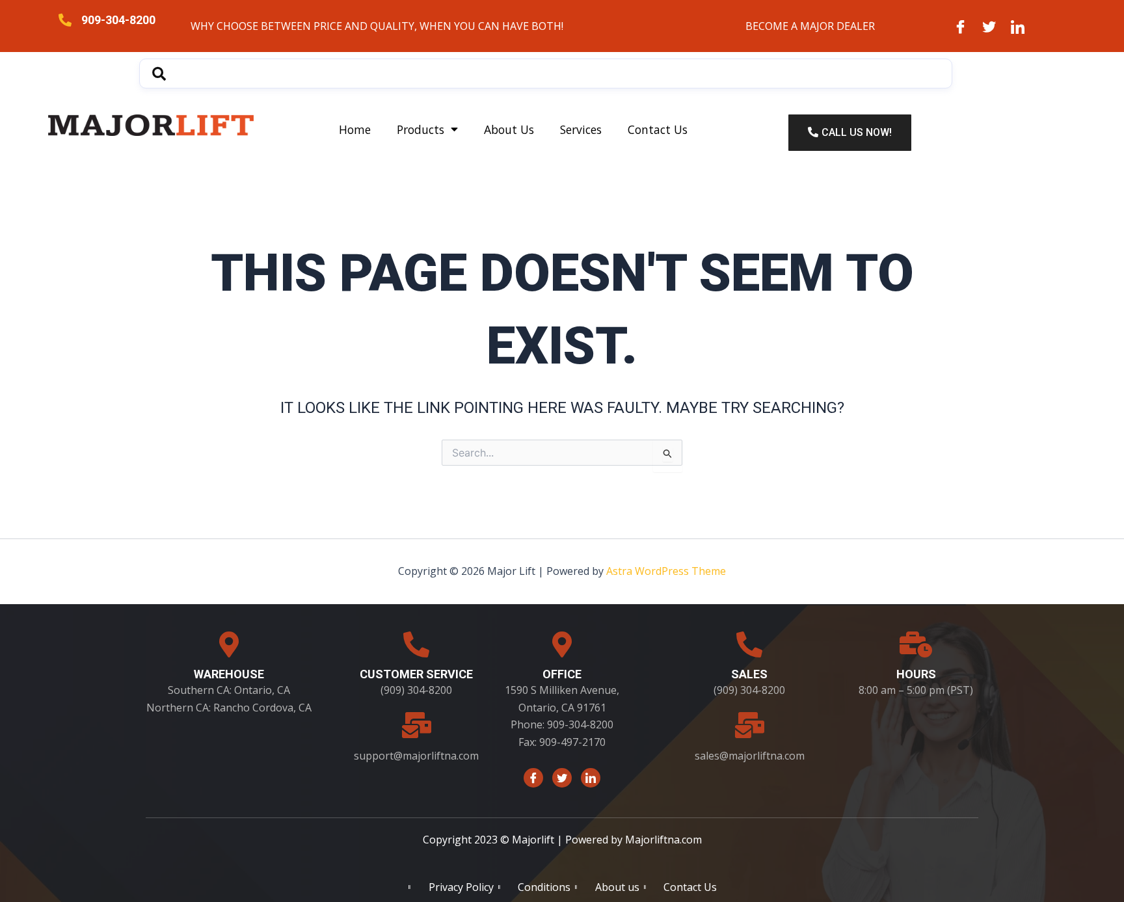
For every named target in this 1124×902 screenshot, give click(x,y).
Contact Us (658, 129)
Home (355, 129)
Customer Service (416, 674)
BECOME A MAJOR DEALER (810, 26)
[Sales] (749, 644)
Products (420, 129)
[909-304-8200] (65, 20)
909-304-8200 (118, 20)
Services (581, 129)
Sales (749, 674)
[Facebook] (960, 26)
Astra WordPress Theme (666, 571)
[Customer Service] (416, 644)
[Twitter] (989, 26)
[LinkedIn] (1018, 26)
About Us (509, 129)
